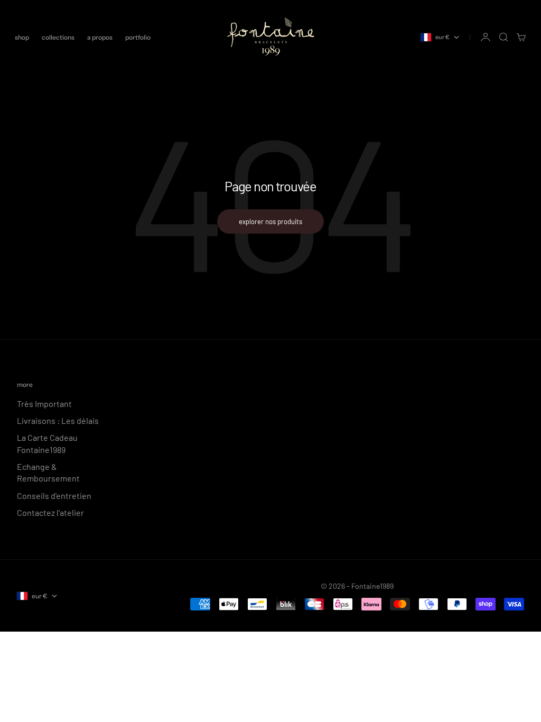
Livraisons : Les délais (58, 420)
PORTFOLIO (138, 37)
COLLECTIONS (58, 37)
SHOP (22, 37)
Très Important (44, 404)
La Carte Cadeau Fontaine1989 (47, 443)
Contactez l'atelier (50, 512)
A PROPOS (100, 37)
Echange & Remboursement (48, 472)
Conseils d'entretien (54, 495)
